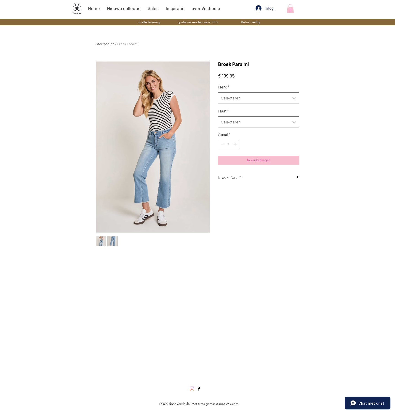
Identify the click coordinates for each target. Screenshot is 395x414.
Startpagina (105, 44)
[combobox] (258, 98)
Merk (223, 86)
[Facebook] (199, 389)
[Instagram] (192, 389)
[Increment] (235, 144)
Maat (223, 110)
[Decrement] (222, 144)
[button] (290, 8)
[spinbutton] (228, 144)
